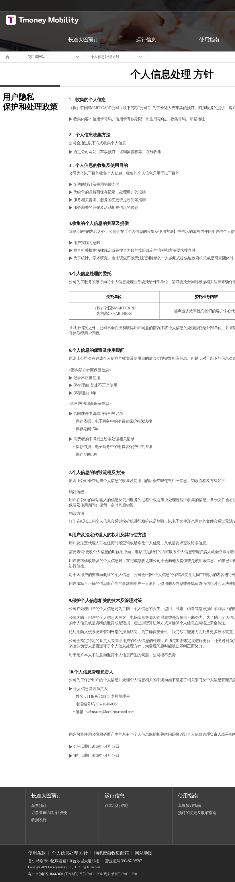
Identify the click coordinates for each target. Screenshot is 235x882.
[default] (176, 57)
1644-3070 (56, 874)
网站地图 (143, 853)
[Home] (9, 56)
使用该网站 (36, 57)
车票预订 (38, 805)
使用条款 (37, 853)
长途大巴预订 (46, 796)
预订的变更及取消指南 (197, 813)
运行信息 (114, 796)
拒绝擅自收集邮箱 (111, 853)
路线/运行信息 (116, 805)
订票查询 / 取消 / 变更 (49, 813)
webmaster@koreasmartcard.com (110, 712)
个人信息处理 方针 (105, 57)
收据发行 (38, 820)
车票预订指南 (189, 805)
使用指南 (188, 796)
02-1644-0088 (107, 704)
